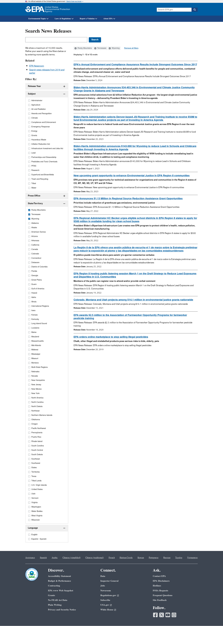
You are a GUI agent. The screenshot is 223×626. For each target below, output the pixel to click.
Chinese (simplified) (72, 557)
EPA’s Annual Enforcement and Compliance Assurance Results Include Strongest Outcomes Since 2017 (135, 64)
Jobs (102, 585)
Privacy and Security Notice (62, 609)
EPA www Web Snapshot (60, 590)
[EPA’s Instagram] (174, 614)
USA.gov (104, 605)
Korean (141, 557)
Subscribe (105, 600)
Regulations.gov (108, 595)
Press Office (34, 195)
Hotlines (157, 585)
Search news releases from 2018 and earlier (46, 71)
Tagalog (178, 557)
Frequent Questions (162, 595)
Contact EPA (159, 576)
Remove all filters (131, 48)
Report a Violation (87, 19)
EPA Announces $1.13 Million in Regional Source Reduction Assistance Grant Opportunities (128, 198)
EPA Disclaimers (161, 581)
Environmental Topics (37, 19)
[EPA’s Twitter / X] (161, 614)
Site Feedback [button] (160, 600)
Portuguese (153, 557)
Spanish (43, 557)
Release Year (34, 86)
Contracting (54, 585)
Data (102, 576)
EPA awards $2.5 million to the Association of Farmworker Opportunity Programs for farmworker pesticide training (130, 317)
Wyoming (115, 48)
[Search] (195, 10)
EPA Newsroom (36, 66)
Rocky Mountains (84, 48)
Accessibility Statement (59, 576)
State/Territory (35, 203)
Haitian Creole (126, 557)
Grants (51, 595)
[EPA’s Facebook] (155, 614)
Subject (32, 94)
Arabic (55, 557)
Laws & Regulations (63, 19)
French (112, 557)
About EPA (108, 19)
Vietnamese (192, 557)
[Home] (47, 9)
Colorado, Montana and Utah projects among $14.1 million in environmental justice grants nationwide (133, 299)
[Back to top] (215, 618)
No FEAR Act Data (57, 600)
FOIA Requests (160, 590)
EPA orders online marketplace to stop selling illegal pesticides (111, 337)
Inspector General (109, 581)
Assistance (30, 557)
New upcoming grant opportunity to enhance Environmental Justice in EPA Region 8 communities (132, 175)
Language (33, 528)
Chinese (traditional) (94, 557)
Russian (166, 557)
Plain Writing (55, 605)
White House (106, 609)
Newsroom (105, 590)
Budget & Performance (59, 581)
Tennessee (101, 48)
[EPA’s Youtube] (167, 614)
